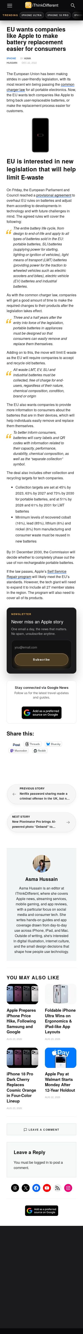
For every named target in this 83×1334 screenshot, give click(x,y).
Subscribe (41, 659)
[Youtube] (47, 1188)
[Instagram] (68, 1188)
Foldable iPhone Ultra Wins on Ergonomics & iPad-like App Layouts (60, 1021)
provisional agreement (53, 195)
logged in (41, 1162)
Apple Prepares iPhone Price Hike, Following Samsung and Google (21, 1021)
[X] (26, 1188)
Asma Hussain (41, 879)
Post (16, 744)
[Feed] (58, 1188)
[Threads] (15, 1188)
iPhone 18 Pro (58, 15)
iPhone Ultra (32, 15)
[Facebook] (36, 1188)
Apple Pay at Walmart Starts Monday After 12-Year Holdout (60, 1082)
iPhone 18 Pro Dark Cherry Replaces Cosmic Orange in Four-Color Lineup (21, 1087)
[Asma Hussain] (41, 863)
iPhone (11, 58)
